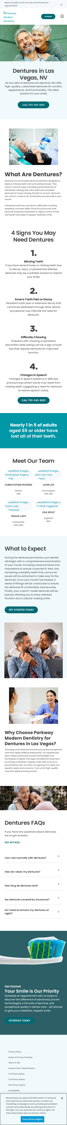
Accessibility (14, 1090)
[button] (62, 16)
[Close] (62, 1098)
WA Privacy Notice (16, 1085)
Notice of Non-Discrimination (21, 1068)
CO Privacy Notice (16, 1079)
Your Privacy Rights (32, 1119)
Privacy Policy (14, 1051)
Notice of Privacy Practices (20, 1057)
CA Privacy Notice (16, 1073)
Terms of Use (14, 1062)
